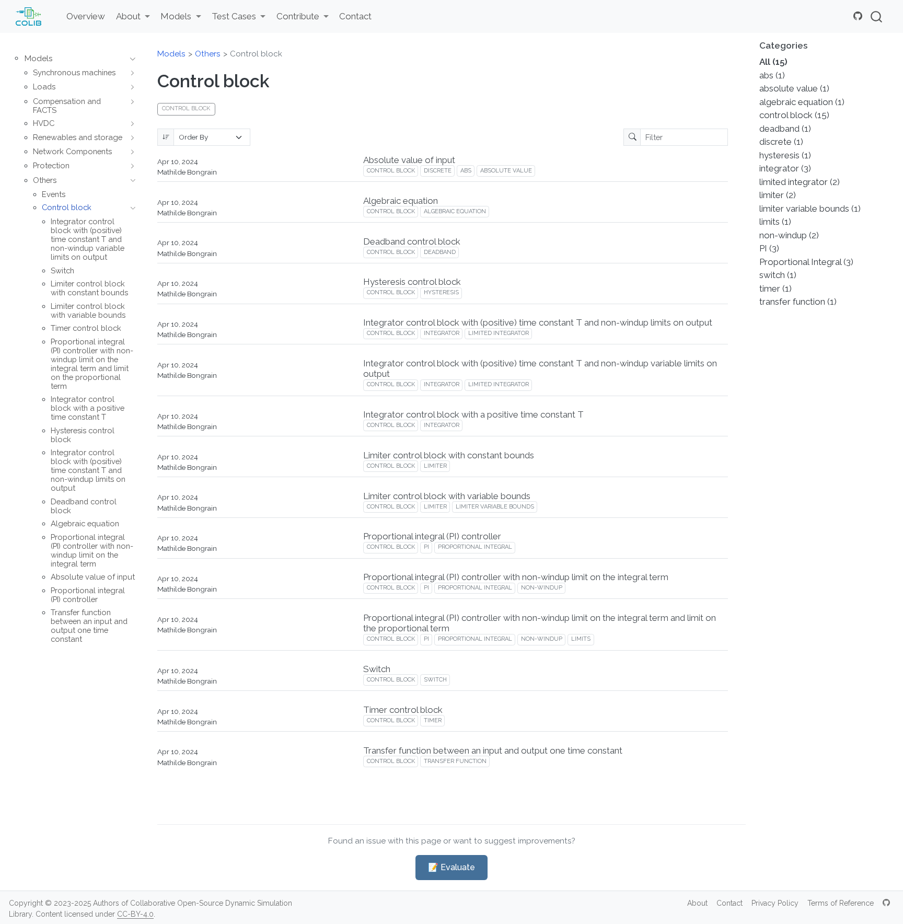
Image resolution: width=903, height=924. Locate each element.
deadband (440, 252)
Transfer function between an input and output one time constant (492, 750)
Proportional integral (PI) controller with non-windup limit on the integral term (515, 577)
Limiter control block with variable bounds (446, 496)
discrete (438, 170)
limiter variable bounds (495, 506)
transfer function (455, 761)
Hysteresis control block (412, 281)
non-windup (541, 587)
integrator (441, 333)
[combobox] (876, 16)
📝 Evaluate (451, 867)
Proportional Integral (475, 547)
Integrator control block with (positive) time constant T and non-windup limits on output (537, 322)
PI (426, 547)
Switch (376, 669)
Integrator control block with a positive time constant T (473, 414)
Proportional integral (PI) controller (432, 536)
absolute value (506, 170)
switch (435, 679)
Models (171, 54)
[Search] (876, 16)
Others (208, 54)
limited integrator (498, 333)
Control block (256, 54)
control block (391, 170)
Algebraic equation (400, 200)
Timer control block (403, 709)
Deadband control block (411, 241)
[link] (132, 17)
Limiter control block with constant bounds (448, 455)
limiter (435, 466)
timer (433, 720)
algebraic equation (455, 211)
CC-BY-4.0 (135, 914)
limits (581, 639)
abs (465, 170)
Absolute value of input (409, 160)
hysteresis (441, 292)
